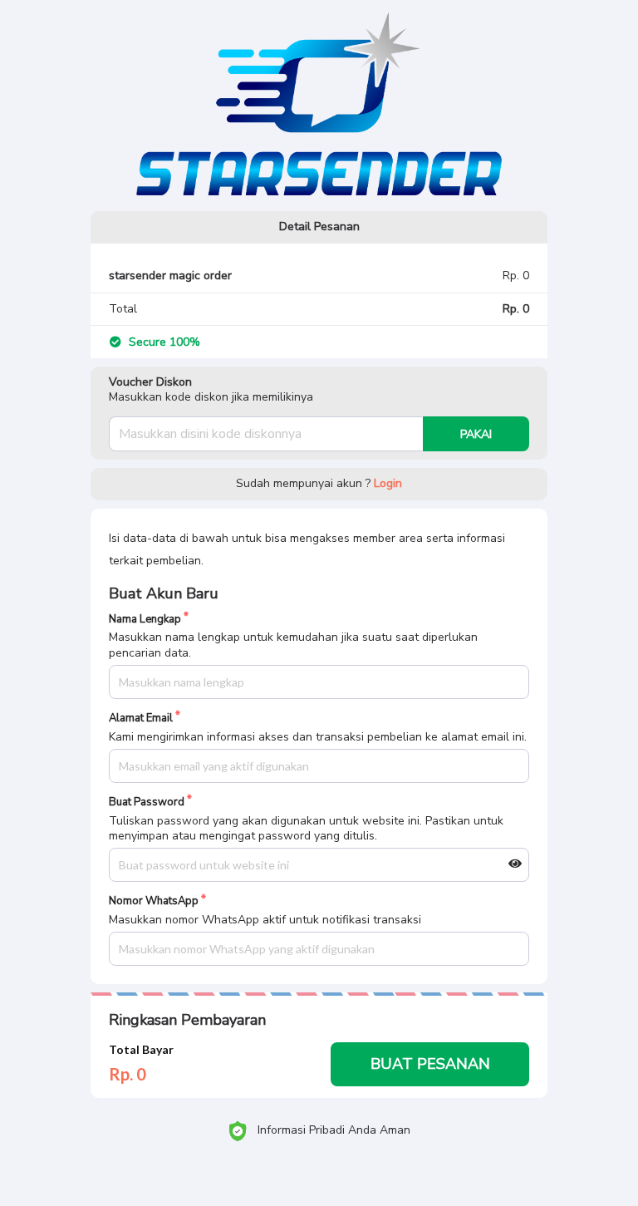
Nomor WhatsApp (154, 901)
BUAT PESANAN (430, 1064)
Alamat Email (141, 718)
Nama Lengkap (145, 620)
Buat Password (146, 802)
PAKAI (476, 434)
